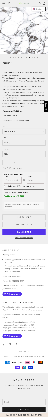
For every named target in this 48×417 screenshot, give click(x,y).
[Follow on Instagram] (10, 344)
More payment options (24, 238)
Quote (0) (46, 106)
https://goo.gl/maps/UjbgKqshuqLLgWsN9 (19, 322)
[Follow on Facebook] (3, 344)
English (23, 351)
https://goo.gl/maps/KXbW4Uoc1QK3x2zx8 (19, 328)
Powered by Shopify (34, 357)
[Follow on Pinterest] (16, 344)
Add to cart (24, 217)
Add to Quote (24, 224)
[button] (38, 9)
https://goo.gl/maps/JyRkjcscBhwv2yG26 (18, 325)
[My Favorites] (9, 3)
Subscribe (24, 409)
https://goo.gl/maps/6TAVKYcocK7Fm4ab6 (19, 330)
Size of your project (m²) (13, 174)
